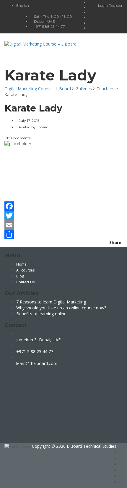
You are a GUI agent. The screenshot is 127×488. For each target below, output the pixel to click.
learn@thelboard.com (36, 363)
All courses (25, 270)
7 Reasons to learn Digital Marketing (51, 302)
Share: (116, 242)
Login (103, 5)
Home (21, 264)
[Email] (63, 225)
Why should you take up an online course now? (61, 308)
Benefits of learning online (41, 313)
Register (116, 5)
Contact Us (25, 282)
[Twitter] (63, 215)
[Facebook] (63, 206)
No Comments (17, 138)
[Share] (63, 234)
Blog (20, 276)
